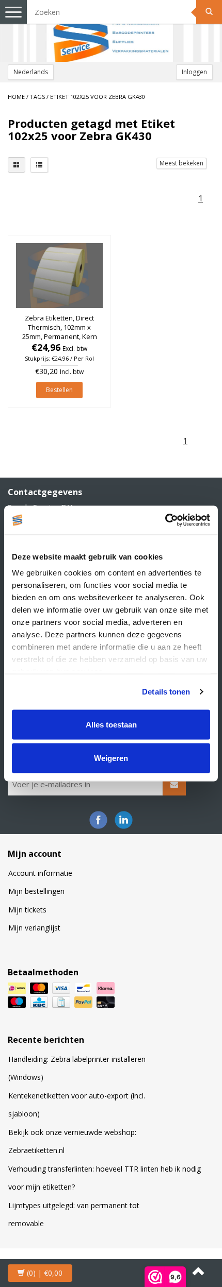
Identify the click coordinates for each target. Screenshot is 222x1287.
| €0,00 (44, 1273)
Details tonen (166, 691)
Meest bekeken (181, 163)
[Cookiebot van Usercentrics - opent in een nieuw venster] (165, 520)
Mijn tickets (27, 910)
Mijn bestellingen (36, 891)
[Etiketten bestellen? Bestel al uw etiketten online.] (111, 31)
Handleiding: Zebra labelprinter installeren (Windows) (77, 1068)
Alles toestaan (111, 724)
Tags (37, 96)
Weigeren (111, 758)
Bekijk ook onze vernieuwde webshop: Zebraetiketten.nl (72, 1141)
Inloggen (194, 71)
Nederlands (30, 71)
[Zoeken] (209, 12)
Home (16, 96)
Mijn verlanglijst (34, 928)
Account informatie (40, 873)
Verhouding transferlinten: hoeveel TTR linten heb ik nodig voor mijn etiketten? (104, 1178)
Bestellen (59, 389)
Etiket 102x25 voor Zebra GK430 (97, 96)
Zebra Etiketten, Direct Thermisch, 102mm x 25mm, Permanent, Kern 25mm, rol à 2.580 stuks (59, 332)
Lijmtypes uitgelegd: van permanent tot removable (73, 1214)
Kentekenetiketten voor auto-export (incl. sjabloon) (76, 1105)
